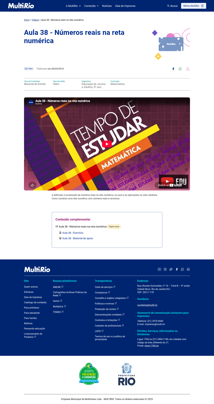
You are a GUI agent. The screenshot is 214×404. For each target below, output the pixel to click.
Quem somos (31, 286)
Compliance (101, 292)
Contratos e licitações (106, 320)
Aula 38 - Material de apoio (77, 238)
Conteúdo (90, 5)
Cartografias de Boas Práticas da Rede (70, 294)
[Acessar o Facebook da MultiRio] (176, 269)
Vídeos (35, 20)
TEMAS (57, 312)
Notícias (107, 5)
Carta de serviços (104, 287)
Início (27, 20)
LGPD (98, 331)
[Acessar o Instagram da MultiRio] (165, 269)
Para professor (31, 307)
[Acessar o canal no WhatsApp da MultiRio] (182, 269)
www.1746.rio (152, 345)
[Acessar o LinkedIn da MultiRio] (188, 269)
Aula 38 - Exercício (72, 232)
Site (26, 280)
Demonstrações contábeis (108, 314)
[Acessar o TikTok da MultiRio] (171, 269)
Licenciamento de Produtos (33, 335)
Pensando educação (34, 328)
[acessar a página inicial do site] (21, 6)
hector (56, 301)
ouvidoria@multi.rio (147, 305)
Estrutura (28, 292)
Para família (30, 318)
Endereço (142, 280)
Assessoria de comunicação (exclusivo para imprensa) (163, 314)
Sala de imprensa (33, 297)
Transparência (103, 280)
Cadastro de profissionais (108, 325)
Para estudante (32, 313)
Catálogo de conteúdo (35, 302)
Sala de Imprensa (125, 5)
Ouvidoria (143, 298)
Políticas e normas (105, 303)
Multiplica (58, 306)
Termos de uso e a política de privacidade (110, 338)
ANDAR (57, 287)
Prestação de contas (105, 309)
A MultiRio (72, 5)
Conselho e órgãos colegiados (110, 298)
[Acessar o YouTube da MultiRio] (159, 269)
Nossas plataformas (65, 280)
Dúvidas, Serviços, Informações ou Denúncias (157, 332)
